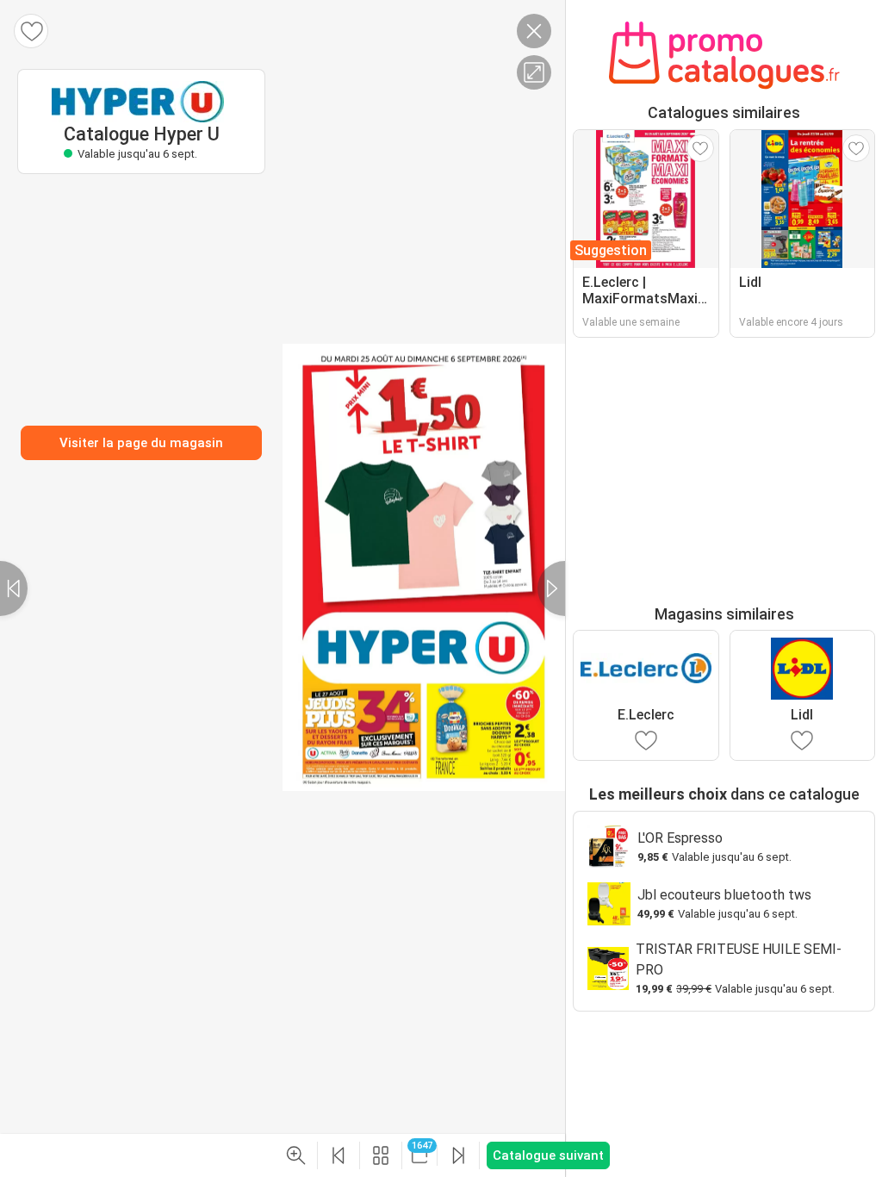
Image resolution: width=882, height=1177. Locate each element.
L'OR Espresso (680, 838)
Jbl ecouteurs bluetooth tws (724, 895)
